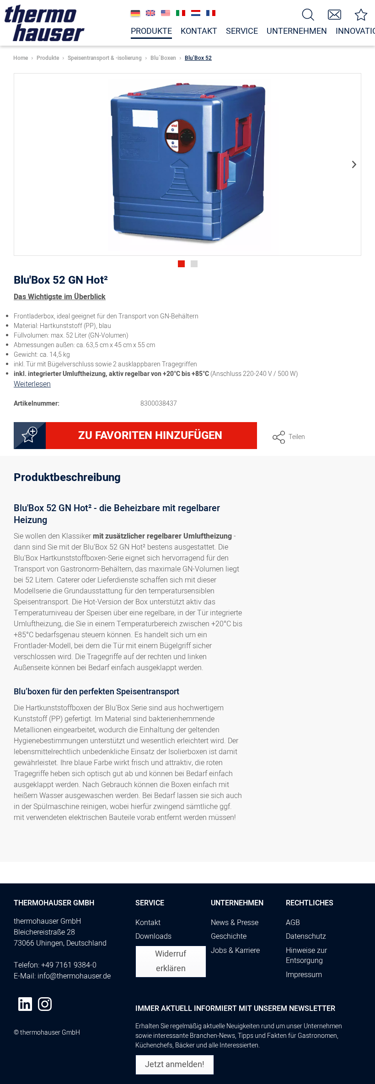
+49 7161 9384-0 (68, 965)
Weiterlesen (32, 384)
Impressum (304, 975)
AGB (293, 923)
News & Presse (234, 923)
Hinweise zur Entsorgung (306, 956)
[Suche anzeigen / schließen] (308, 13)
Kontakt (148, 923)
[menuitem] (308, 13)
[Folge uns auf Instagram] (45, 1004)
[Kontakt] (334, 13)
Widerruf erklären (170, 961)
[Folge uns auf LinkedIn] (25, 1004)
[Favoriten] (361, 13)
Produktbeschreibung (67, 479)
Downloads (153, 936)
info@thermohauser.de (74, 976)
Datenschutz (306, 936)
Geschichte (228, 936)
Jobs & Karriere (235, 951)
